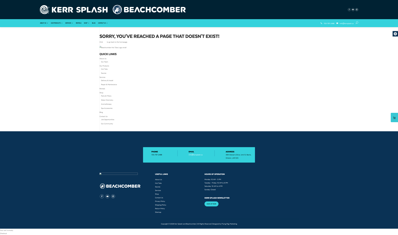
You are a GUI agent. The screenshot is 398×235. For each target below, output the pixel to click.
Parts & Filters (106, 96)
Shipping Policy (160, 205)
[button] (395, 33)
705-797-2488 (329, 23)
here (104, 42)
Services (68, 23)
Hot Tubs (104, 69)
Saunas (103, 73)
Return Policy (160, 208)
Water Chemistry (107, 100)
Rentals (78, 23)
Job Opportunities (107, 119)
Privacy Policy (160, 201)
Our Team (104, 62)
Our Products (56, 23)
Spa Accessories (106, 108)
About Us (43, 23)
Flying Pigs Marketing (229, 224)
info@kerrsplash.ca (347, 23)
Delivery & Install (107, 80)
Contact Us (102, 23)
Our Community (107, 124)
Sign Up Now (211, 204)
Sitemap (158, 212)
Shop (85, 23)
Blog (93, 23)
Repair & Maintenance (109, 84)
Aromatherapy (106, 104)
